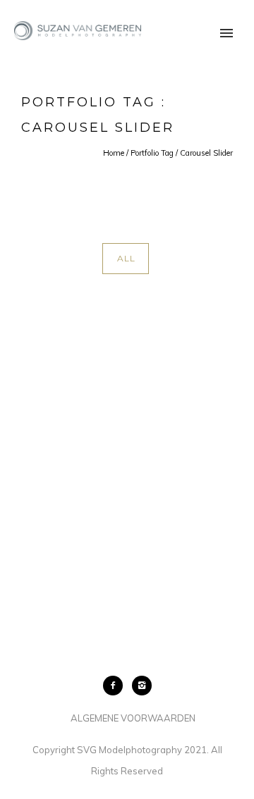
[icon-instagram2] (142, 685)
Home (113, 153)
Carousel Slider (206, 153)
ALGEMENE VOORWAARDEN (133, 718)
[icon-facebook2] (116, 685)
